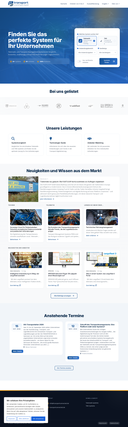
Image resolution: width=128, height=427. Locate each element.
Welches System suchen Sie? (88, 34)
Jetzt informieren (46, 199)
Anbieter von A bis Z (77, 4)
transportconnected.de (57, 407)
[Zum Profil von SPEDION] (94, 105)
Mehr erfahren (91, 235)
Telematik (50, 205)
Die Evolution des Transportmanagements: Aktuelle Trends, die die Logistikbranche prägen (64, 229)
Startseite (63, 4)
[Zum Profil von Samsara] (110, 105)
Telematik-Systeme (92, 403)
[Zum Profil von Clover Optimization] (14, 105)
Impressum (103, 423)
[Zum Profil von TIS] (78, 105)
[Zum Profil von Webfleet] (62, 105)
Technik (11, 205)
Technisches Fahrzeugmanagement (99, 227)
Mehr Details (17, 351)
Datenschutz (114, 423)
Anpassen (11, 419)
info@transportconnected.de (59, 403)
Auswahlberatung (93, 4)
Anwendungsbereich (86, 48)
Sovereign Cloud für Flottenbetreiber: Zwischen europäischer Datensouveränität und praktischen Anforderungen (26, 229)
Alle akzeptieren (38, 419)
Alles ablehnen (24, 419)
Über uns (115, 4)
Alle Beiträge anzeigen (62, 296)
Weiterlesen (14, 239)
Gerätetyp (103, 48)
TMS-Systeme (90, 406)
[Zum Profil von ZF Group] (46, 105)
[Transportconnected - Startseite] (18, 4)
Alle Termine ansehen (64, 368)
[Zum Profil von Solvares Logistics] (30, 105)
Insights (104, 4)
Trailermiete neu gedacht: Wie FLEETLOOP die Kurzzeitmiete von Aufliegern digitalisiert (72, 182)
